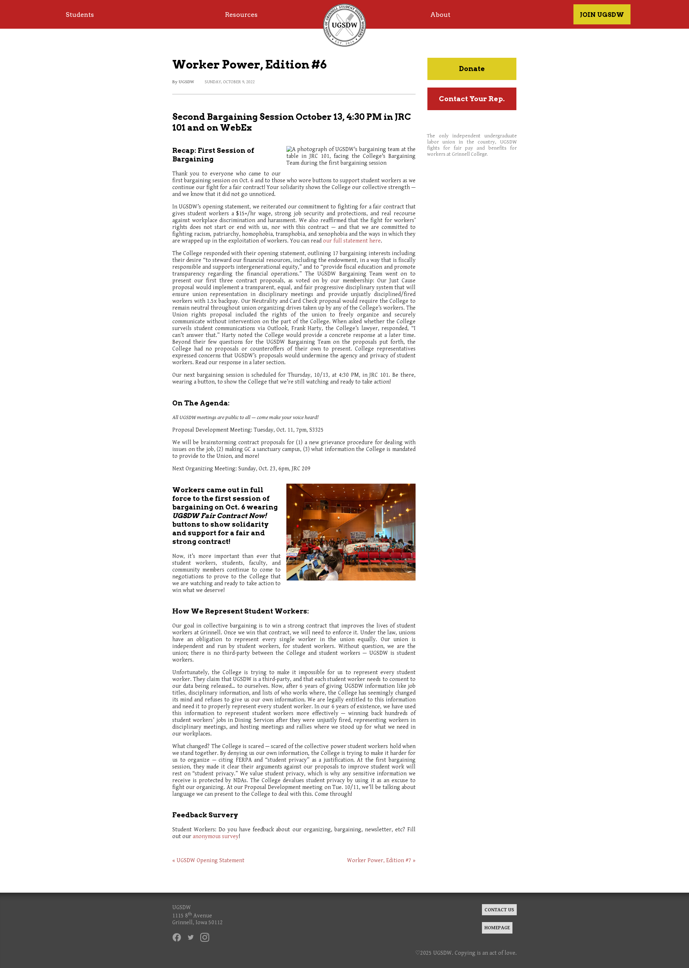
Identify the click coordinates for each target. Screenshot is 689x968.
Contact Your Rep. (472, 99)
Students (80, 14)
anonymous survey (216, 836)
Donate (472, 69)
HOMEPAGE (497, 928)
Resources (241, 14)
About (440, 14)
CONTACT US (499, 910)
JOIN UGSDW (602, 14)
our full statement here (352, 241)
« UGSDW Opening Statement (208, 860)
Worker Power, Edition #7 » (381, 860)
